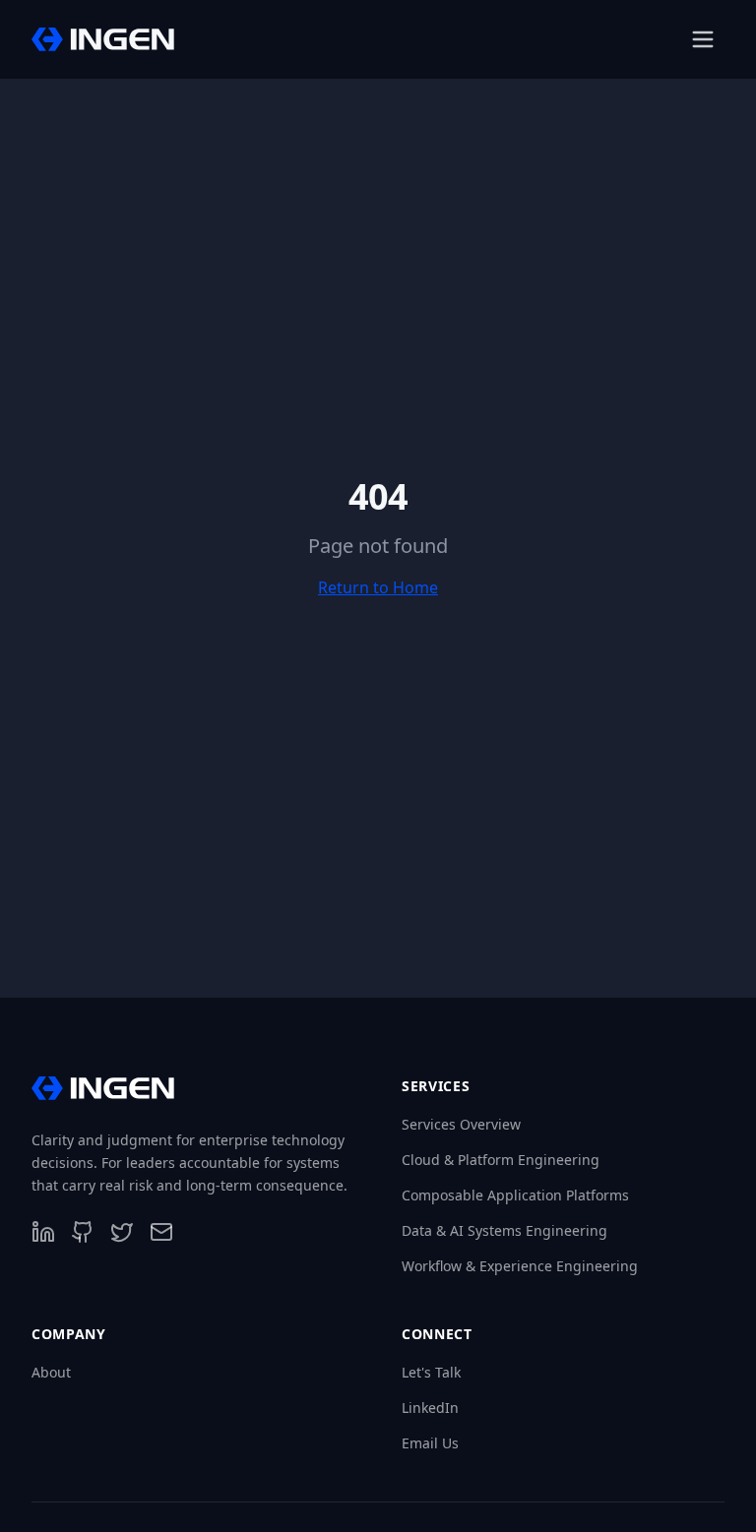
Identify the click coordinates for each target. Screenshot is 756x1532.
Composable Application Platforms (515, 1195)
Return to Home (378, 587)
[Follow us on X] (122, 1232)
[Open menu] (702, 39)
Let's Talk (431, 1372)
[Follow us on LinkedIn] (43, 1232)
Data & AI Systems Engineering (504, 1230)
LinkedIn (430, 1407)
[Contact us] (161, 1232)
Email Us (430, 1443)
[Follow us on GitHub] (82, 1232)
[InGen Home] (103, 39)
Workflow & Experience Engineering (520, 1265)
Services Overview (461, 1124)
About (51, 1372)
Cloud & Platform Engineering (500, 1159)
